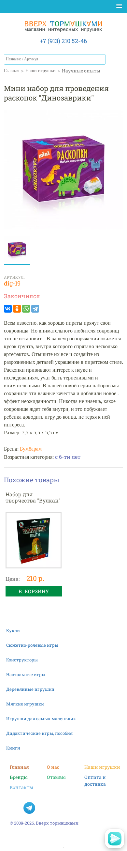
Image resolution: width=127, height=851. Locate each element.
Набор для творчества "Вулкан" (33, 497)
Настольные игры (25, 674)
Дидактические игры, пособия (39, 733)
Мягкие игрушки (25, 704)
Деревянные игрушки (30, 689)
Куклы (13, 630)
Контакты (21, 787)
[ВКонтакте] (8, 309)
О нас (53, 767)
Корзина (116, 60)
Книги (13, 748)
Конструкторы (22, 660)
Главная (19, 767)
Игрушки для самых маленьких (41, 718)
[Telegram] (35, 309)
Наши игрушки (102, 767)
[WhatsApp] (26, 309)
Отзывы (56, 777)
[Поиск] (100, 59)
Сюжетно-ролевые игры (32, 645)
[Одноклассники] (17, 309)
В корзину (34, 591)
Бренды (19, 777)
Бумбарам (31, 449)
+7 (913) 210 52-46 (63, 41)
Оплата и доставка (95, 777)
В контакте (15, 808)
